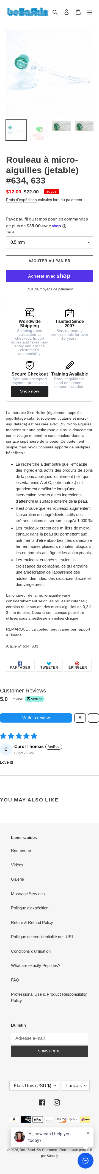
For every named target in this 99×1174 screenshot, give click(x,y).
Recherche (21, 850)
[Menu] (89, 12)
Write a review (36, 717)
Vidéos (17, 865)
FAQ (15, 980)
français (74, 1085)
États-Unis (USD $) (32, 1085)
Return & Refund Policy (32, 922)
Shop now (29, 391)
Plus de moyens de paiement (49, 289)
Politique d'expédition (29, 908)
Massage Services (28, 893)
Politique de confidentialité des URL (42, 936)
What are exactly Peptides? (35, 965)
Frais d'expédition (21, 199)
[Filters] (80, 718)
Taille (10, 232)
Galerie (17, 879)
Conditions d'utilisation (31, 951)
